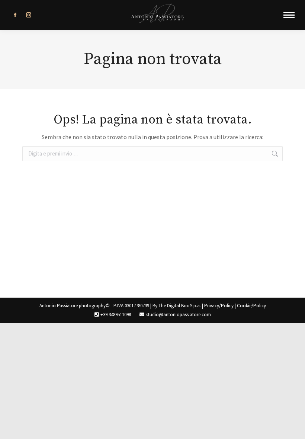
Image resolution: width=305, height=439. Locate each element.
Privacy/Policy (219, 305)
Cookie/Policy (251, 305)
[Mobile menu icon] (289, 15)
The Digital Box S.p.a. (179, 305)
